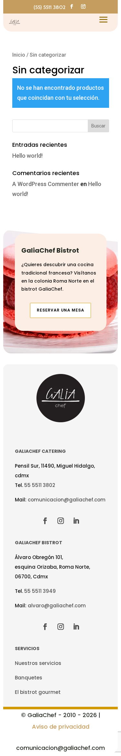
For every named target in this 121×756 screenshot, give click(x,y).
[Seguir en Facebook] (71, 6)
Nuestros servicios (38, 663)
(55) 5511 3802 (50, 7)
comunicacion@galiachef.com (67, 499)
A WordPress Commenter (45, 184)
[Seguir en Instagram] (83, 6)
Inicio (18, 55)
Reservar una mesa (60, 310)
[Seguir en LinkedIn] (76, 520)
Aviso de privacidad (60, 727)
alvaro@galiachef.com (57, 605)
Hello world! (27, 155)
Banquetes (28, 677)
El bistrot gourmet (38, 692)
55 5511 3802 (39, 485)
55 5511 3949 (40, 591)
